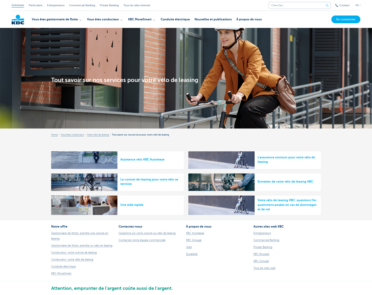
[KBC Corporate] (18, 19)
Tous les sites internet (136, 5)
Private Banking (109, 5)
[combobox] (295, 5)
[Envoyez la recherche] (327, 5)
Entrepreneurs (56, 5)
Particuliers (35, 5)
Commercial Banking (82, 5)
